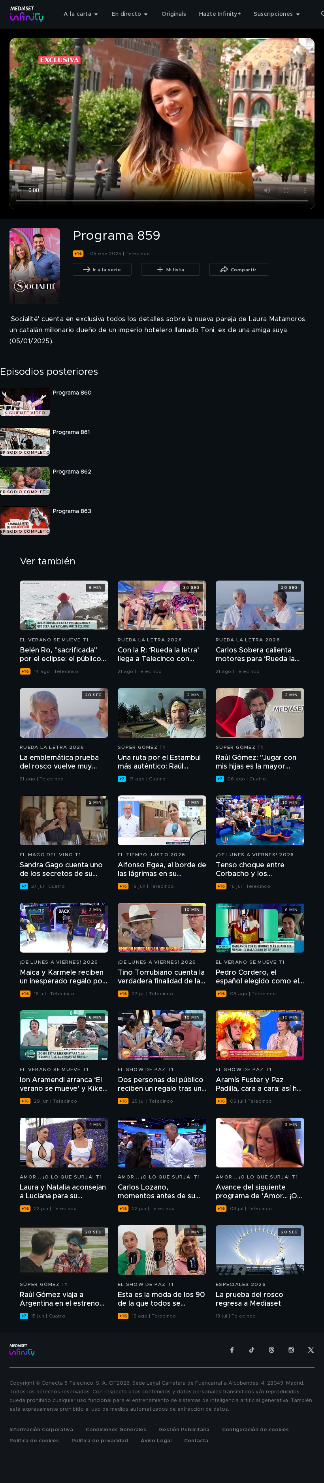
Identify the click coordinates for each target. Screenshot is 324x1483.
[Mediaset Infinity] (27, 14)
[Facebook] (231, 1349)
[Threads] (271, 1349)
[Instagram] (291, 1349)
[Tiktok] (251, 1349)
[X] (311, 1349)
